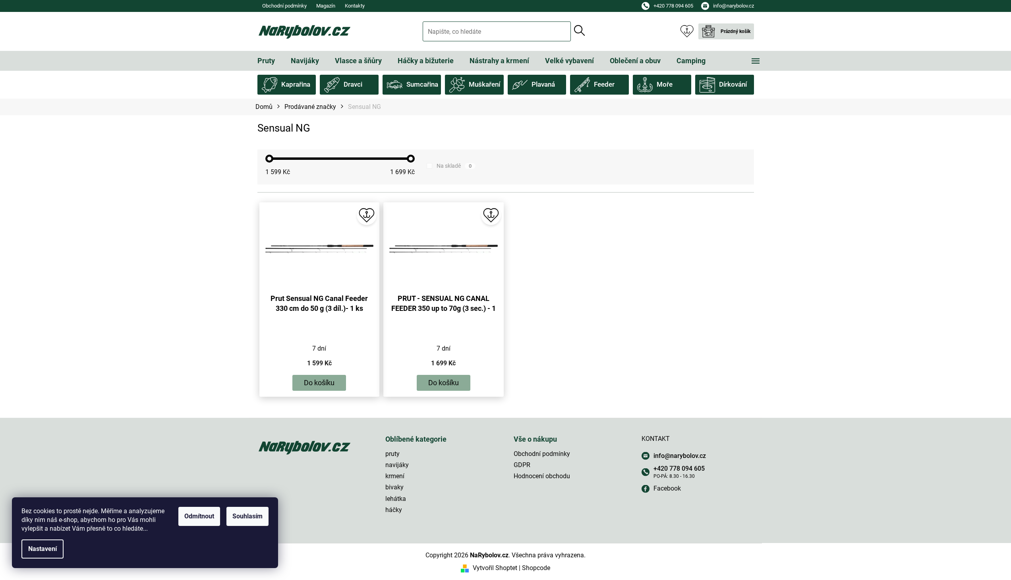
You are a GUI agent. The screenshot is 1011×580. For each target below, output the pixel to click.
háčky (393, 510)
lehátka (395, 498)
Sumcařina (422, 84)
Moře (665, 84)
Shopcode (536, 568)
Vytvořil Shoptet (495, 568)
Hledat (579, 30)
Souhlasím (247, 516)
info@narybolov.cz (679, 456)
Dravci (353, 84)
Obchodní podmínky (284, 6)
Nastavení (42, 549)
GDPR (522, 465)
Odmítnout (199, 516)
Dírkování (733, 84)
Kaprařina (295, 84)
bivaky (394, 487)
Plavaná (543, 84)
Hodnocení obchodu (542, 476)
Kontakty (355, 6)
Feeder (604, 84)
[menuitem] (266, 61)
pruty (392, 454)
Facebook (667, 488)
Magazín (325, 6)
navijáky (397, 465)
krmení (394, 476)
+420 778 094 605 (679, 468)
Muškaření (484, 84)
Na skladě (454, 166)
